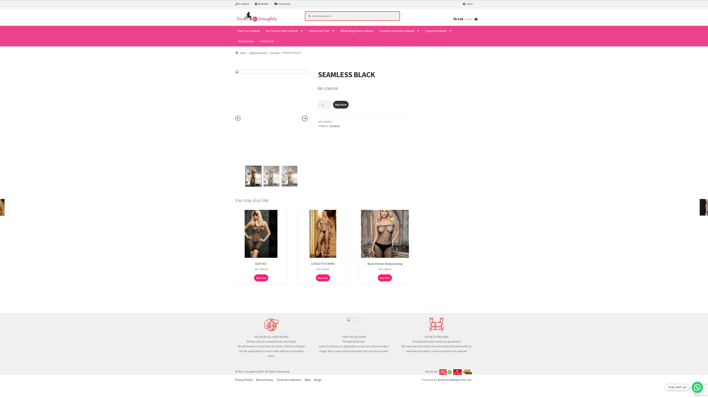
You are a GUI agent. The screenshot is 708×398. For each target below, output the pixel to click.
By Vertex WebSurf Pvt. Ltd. (455, 380)
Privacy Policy (244, 380)
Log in (469, 3)
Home (243, 52)
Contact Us (267, 41)
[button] (697, 387)
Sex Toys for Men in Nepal (282, 31)
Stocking (275, 52)
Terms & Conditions (288, 380)
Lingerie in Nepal (436, 31)
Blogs (318, 380)
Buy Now (340, 104)
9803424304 (262, 4)
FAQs (308, 380)
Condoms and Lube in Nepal (396, 31)
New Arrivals (246, 41)
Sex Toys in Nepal (249, 31)
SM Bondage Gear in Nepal (356, 31)
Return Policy (264, 380)
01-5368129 (243, 4)
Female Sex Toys (319, 31)
